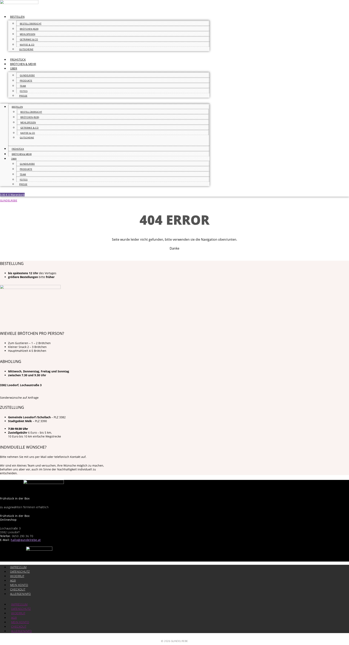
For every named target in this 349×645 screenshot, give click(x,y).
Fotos (23, 91)
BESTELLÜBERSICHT (30, 23)
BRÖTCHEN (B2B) (29, 28)
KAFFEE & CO (27, 44)
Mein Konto (19, 585)
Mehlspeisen (27, 34)
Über (13, 68)
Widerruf (17, 576)
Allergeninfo (20, 594)
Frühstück (18, 59)
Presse (23, 95)
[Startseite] (19, 3)
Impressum (18, 567)
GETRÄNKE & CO (29, 39)
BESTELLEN (17, 17)
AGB (13, 580)
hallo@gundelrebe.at (26, 540)
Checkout (17, 589)
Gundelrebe (27, 75)
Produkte (26, 80)
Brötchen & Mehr (23, 64)
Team (23, 85)
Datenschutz (20, 571)
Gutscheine (26, 49)
